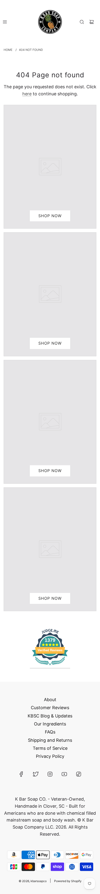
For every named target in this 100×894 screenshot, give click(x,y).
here (27, 93)
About (50, 699)
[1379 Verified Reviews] (50, 665)
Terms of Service (50, 748)
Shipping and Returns (50, 740)
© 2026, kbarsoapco (33, 881)
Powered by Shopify (68, 881)
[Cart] (91, 21)
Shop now (50, 215)
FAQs (50, 731)
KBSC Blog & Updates (50, 715)
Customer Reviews (50, 707)
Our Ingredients (50, 723)
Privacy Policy (50, 756)
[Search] (82, 21)
